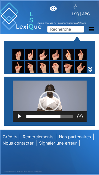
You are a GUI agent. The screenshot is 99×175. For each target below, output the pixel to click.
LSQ (75, 14)
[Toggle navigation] (91, 29)
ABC (86, 14)
